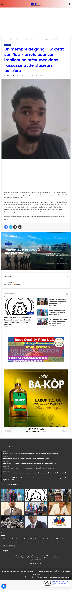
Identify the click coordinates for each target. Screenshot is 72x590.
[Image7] (36, 3)
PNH (49, 542)
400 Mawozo (6, 539)
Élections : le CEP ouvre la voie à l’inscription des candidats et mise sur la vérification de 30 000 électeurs (19, 321)
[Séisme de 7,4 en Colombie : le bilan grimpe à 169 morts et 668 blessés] (12, 522)
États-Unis (12, 545)
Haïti (62, 539)
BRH (31, 539)
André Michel (15, 539)
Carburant (37, 539)
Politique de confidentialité (56, 577)
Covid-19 (56, 539)
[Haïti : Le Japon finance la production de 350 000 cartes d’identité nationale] (42, 321)
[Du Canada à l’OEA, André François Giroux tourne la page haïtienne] (42, 312)
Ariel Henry (25, 539)
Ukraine (4, 545)
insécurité (5, 542)
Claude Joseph (47, 539)
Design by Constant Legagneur (47, 571)
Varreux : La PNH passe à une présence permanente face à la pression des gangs (22, 251)
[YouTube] (36, 563)
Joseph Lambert (22, 542)
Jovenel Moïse (33, 542)
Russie (55, 542)
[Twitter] (34, 563)
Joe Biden (12, 542)
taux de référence (63, 542)
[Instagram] (38, 563)
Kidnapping (42, 542)
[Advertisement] (15, 20)
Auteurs (67, 577)
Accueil (7, 39)
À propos (39, 577)
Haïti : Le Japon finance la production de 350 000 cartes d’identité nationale (58, 322)
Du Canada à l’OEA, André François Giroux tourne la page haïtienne (58, 312)
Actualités (14, 39)
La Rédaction (9, 76)
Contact (45, 577)
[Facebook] (31, 563)
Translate (18, 284)
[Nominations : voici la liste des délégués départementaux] (59, 522)
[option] (36, 251)
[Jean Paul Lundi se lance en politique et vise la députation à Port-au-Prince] (12, 508)
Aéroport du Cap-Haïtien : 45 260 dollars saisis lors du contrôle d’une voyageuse (58, 302)
